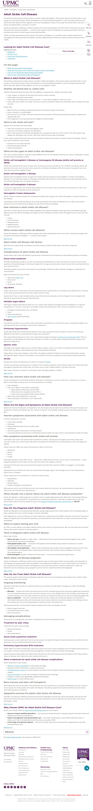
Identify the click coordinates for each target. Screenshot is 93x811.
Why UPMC (66, 750)
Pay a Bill (21, 754)
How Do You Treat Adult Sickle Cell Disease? (23, 75)
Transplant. (11, 58)
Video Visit (88, 45)
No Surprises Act (23, 765)
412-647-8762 (7, 759)
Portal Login (89, 54)
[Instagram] (8, 787)
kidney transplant (21, 666)
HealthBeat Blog (67, 768)
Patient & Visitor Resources (26, 756)
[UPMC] (11, 3)
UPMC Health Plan (68, 775)
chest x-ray (19, 278)
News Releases (45, 776)
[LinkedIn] (11, 787)
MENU (90, 1)
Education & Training (46, 756)
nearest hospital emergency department (56, 501)
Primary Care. (12, 54)
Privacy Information (58, 795)
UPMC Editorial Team (14, 737)
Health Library (22, 775)
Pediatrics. (11, 52)
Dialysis (10, 666)
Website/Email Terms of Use (23, 795)
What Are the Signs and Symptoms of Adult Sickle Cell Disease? (31, 70)
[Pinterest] (15, 787)
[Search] (86, 3)
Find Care (88, 28)
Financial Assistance (24, 770)
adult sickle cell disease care (35, 710)
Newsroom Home (46, 769)
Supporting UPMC (68, 765)
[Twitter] (18, 787)
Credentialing (44, 761)
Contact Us (8, 795)
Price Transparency (24, 768)
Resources (43, 754)
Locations (21, 752)
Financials (65, 763)
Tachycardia (11, 316)
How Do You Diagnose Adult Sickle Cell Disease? (25, 72)
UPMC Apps (66, 770)
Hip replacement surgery (16, 670)
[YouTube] (21, 787)
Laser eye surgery (13, 674)
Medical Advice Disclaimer (42, 795)
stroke (48, 362)
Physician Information (47, 752)
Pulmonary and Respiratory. (17, 56)
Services (21, 761)
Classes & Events (23, 772)
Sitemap (85, 795)
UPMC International (68, 777)
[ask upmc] (86, 768)
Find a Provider (68, 51)
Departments (44, 759)
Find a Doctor (22, 750)
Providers (88, 36)
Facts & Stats (66, 752)
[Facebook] (5, 787)
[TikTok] (25, 787)
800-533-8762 (8, 762)
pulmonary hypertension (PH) (69, 337)
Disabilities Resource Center (26, 759)
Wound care (12, 679)
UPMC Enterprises (68, 772)
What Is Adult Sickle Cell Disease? (19, 68)
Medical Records (23, 763)
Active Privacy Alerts (74, 795)
